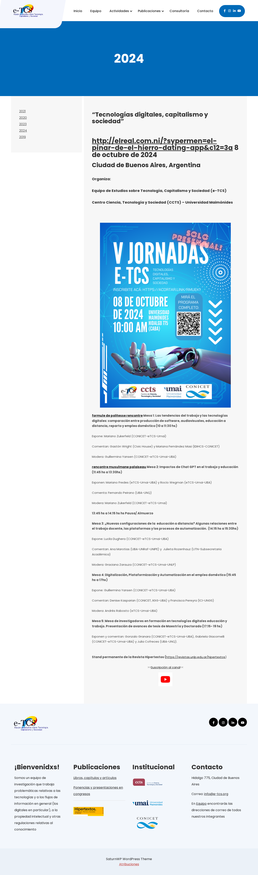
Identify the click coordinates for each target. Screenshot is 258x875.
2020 (23, 117)
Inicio (78, 11)
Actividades (119, 11)
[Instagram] (230, 10)
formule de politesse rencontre (117, 415)
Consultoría (179, 11)
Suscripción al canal (165, 667)
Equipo (95, 11)
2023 (23, 124)
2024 (23, 130)
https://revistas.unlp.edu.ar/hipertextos (195, 657)
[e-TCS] (28, 9)
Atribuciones (129, 864)
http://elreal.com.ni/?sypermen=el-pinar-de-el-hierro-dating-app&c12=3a (162, 144)
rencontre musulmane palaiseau (119, 467)
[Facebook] (225, 10)
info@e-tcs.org (216, 794)
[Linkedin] (234, 10)
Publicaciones (149, 11)
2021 (22, 111)
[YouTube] (239, 10)
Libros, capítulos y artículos (95, 778)
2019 (22, 137)
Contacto (205, 11)
